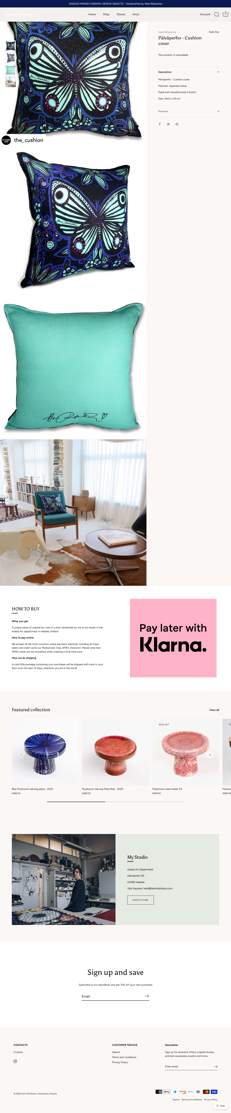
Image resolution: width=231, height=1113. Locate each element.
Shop (106, 14)
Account (205, 14)
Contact (18, 1052)
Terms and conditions (124, 1057)
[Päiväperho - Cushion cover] (10, 45)
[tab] (188, 92)
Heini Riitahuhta (167, 32)
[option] (10, 46)
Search (116, 1052)
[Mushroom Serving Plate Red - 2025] (115, 752)
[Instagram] (15, 1061)
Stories (121, 14)
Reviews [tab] (163, 111)
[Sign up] (215, 1066)
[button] (21, 754)
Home (92, 14)
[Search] (216, 14)
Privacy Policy (120, 1062)
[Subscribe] (146, 996)
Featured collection (31, 709)
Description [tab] (164, 71)
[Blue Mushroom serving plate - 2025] (45, 752)
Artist (136, 14)
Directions (140, 900)
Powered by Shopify (47, 1093)
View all (214, 710)
